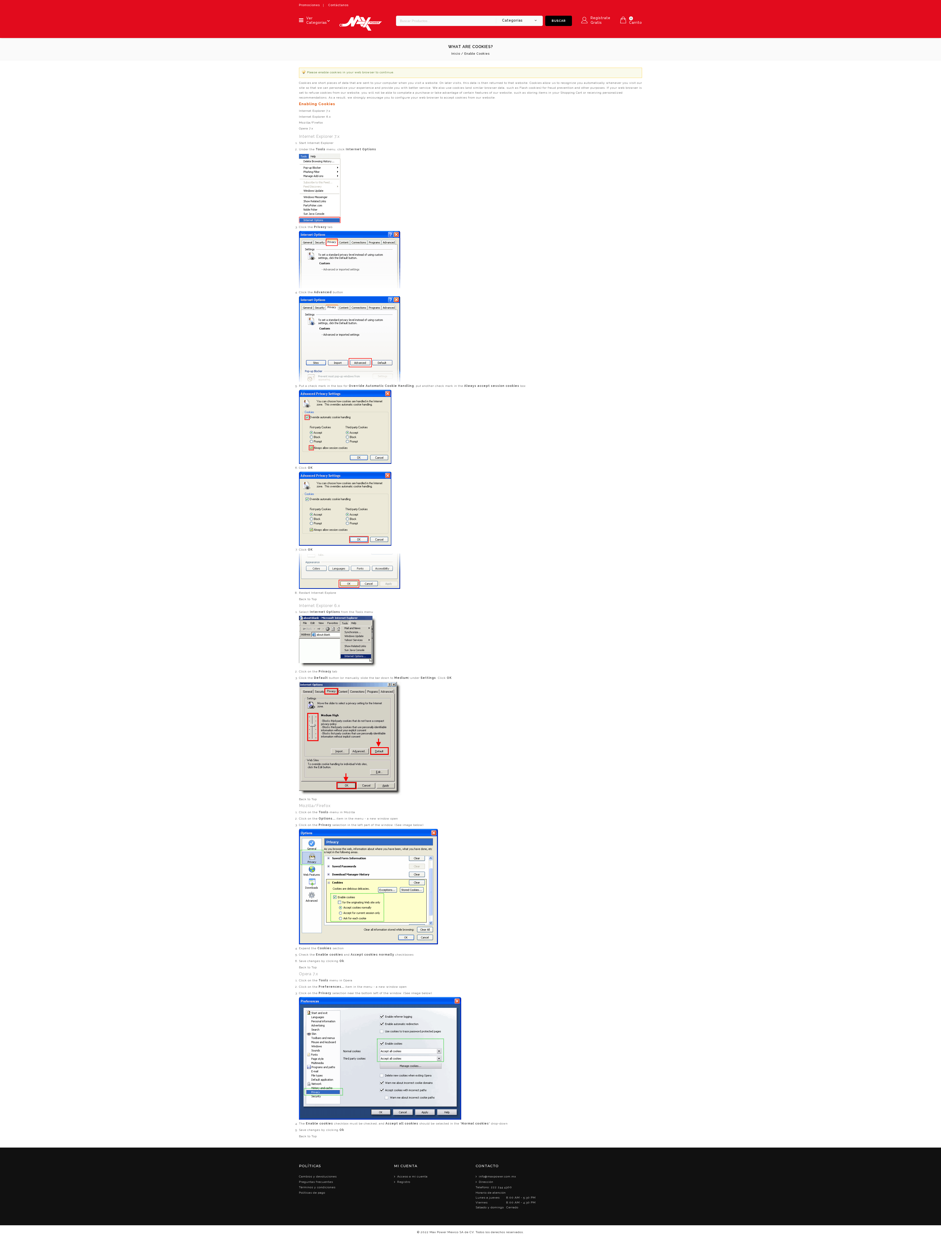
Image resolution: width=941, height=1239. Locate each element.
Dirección (486, 1182)
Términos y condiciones (317, 1187)
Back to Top (308, 599)
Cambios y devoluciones (318, 1176)
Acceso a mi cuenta (412, 1176)
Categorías (512, 20)
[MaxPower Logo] (360, 18)
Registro (403, 1182)
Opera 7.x (306, 128)
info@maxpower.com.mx (497, 1176)
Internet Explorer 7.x (314, 111)
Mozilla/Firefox (311, 122)
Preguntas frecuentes (316, 1182)
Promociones (309, 5)
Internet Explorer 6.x (315, 116)
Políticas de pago (312, 1192)
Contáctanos (338, 5)
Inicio (455, 53)
